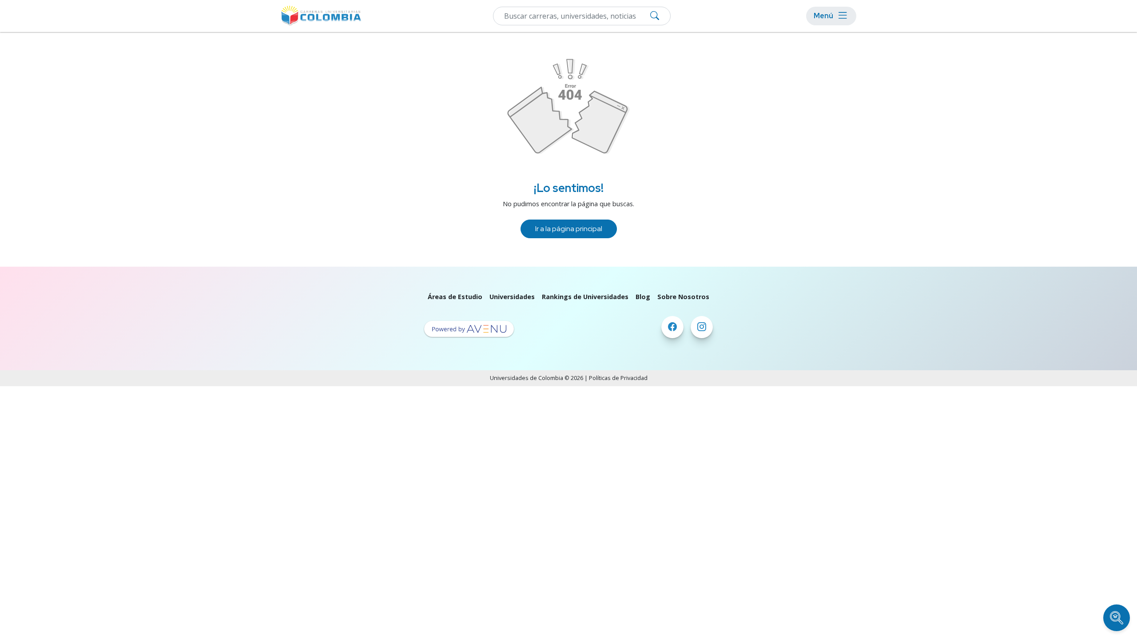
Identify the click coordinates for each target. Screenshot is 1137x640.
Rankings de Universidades (585, 296)
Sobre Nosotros (683, 296)
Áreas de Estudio (455, 296)
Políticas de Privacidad (618, 378)
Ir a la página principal (568, 228)
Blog (643, 296)
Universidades (512, 296)
